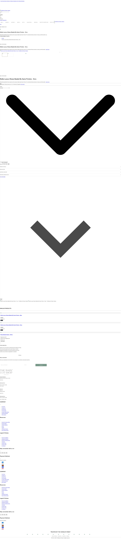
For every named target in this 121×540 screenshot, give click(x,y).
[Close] (69, 510)
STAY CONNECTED (60, 530)
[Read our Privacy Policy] (68, 534)
